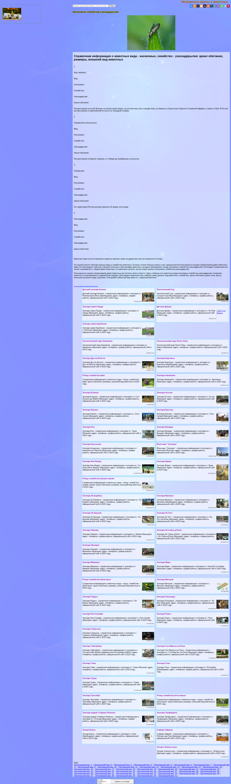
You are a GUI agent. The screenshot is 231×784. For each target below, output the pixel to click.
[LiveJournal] (211, 6)
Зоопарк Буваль (90, 410)
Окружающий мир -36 (209, 773)
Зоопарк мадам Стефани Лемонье (98, 713)
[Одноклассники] (194, 6)
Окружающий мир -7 (203, 765)
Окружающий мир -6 (183, 765)
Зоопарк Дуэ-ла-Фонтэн (93, 358)
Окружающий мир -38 (104, 776)
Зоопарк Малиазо (165, 496)
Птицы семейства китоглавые (171, 695)
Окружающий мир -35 (188, 773)
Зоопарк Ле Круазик (92, 513)
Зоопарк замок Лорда (92, 307)
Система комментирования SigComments (86, 286)
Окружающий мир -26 (146, 771)
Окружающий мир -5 (163, 765)
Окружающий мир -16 (83, 769)
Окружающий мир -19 (146, 769)
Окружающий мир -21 (188, 769)
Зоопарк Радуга (90, 597)
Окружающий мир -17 (104, 769)
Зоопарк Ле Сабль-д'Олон (169, 530)
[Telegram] (225, 6)
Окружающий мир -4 (143, 765)
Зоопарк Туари (89, 678)
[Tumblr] (214, 6)
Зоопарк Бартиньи (166, 358)
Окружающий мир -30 (83, 773)
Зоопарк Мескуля (165, 579)
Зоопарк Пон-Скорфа (92, 614)
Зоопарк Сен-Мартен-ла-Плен (171, 646)
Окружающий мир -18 (125, 769)
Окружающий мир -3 (123, 765)
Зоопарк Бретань (165, 410)
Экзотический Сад (165, 289)
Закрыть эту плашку (122, 781)
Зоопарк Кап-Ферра (91, 461)
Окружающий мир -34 (167, 773)
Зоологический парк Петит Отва (172, 341)
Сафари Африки (165, 730)
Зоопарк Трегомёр (91, 695)
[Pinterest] (228, 6)
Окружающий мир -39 (125, 776)
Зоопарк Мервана (90, 562)
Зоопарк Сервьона (91, 629)
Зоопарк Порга (164, 614)
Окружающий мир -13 (170, 767)
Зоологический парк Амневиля (97, 341)
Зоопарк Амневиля (166, 375)
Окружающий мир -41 (167, 776)
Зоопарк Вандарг (165, 427)
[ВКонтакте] (191, 6)
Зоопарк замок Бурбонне (94, 324)
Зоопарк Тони (163, 663)
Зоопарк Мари (163, 562)
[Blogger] (201, 6)
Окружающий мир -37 (83, 776)
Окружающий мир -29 (209, 771)
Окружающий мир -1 (83, 765)
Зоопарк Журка (164, 461)
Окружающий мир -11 (128, 767)
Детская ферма (164, 307)
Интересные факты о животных (206, 1)
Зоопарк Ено (88, 427)
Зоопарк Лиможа (90, 530)
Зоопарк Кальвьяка (91, 444)
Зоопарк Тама (89, 663)
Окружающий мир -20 (167, 769)
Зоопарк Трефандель (167, 713)
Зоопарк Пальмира (166, 597)
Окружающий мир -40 (146, 776)
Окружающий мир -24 (104, 771)
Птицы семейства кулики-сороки (98, 479)
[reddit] (208, 6)
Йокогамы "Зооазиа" (167, 444)
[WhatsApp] (221, 6)
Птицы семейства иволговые (96, 579)
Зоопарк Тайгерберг (92, 646)
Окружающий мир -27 (167, 771)
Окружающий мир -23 (83, 771)
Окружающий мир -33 (146, 773)
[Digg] (204, 6)
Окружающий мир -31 (104, 773)
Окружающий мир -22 (209, 769)
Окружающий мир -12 (149, 767)
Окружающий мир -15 (212, 767)
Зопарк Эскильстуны (167, 747)
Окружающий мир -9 (86, 767)
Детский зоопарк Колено (94, 289)
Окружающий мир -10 (107, 767)
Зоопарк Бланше (90, 393)
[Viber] (218, 6)
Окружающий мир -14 (191, 767)
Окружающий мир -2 (103, 765)
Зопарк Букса (88, 730)
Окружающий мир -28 (188, 771)
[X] (198, 6)
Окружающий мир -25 (125, 771)
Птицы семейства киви (93, 375)
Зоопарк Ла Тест (164, 513)
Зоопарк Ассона (164, 393)
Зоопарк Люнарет (90, 545)
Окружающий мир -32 (125, 773)
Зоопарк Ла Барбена (92, 496)
